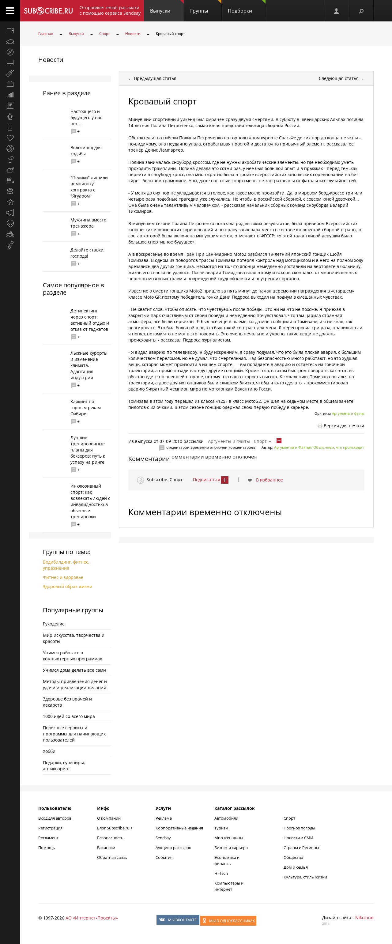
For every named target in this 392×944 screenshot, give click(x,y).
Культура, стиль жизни (305, 877)
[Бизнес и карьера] (10, 84)
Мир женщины (228, 837)
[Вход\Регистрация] (337, 10)
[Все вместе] (10, 30)
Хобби (49, 751)
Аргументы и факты (348, 413)
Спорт (104, 33)
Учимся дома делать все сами (74, 670)
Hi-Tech (221, 873)
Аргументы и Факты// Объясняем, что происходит (319, 447)
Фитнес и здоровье (63, 577)
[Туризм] (10, 52)
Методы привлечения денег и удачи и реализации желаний (75, 684)
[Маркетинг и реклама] (10, 212)
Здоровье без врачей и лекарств (67, 702)
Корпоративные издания (179, 828)
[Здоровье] (10, 137)
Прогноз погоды (299, 828)
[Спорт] (10, 148)
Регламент (48, 837)
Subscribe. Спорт (165, 479)
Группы (199, 10)
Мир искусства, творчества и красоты (73, 638)
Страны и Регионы (301, 847)
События (164, 857)
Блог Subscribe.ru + (115, 828)
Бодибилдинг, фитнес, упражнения (66, 565)
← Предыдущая (152, 78)
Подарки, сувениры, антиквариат (64, 766)
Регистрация (50, 828)
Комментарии (149, 459)
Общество (293, 857)
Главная (45, 33)
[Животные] (10, 191)
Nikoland (364, 917)
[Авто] (10, 41)
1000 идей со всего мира (69, 716)
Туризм (221, 828)
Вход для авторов (54, 818)
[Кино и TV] (10, 180)
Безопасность (110, 837)
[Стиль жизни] (10, 159)
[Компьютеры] (10, 62)
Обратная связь (112, 857)
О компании (109, 818)
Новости (133, 33)
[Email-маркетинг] (10, 245)
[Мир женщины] (10, 73)
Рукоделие (54, 624)
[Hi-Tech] (10, 127)
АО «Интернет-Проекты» (92, 918)
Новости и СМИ (298, 837)
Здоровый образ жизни (67, 586)
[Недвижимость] (10, 105)
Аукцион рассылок (173, 847)
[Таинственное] (10, 223)
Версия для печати (344, 426)
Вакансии (106, 847)
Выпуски (160, 10)
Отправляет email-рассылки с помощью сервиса (110, 10)
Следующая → (341, 78)
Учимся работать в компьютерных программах (72, 656)
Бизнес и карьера (231, 847)
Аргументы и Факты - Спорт (237, 441)
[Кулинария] (10, 170)
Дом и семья (296, 867)
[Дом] (10, 202)
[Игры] (10, 234)
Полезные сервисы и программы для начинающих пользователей (74, 734)
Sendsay (163, 837)
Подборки (240, 10)
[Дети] (10, 116)
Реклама (164, 818)
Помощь (46, 847)
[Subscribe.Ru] (48, 10)
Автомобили (226, 818)
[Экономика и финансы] (10, 95)
